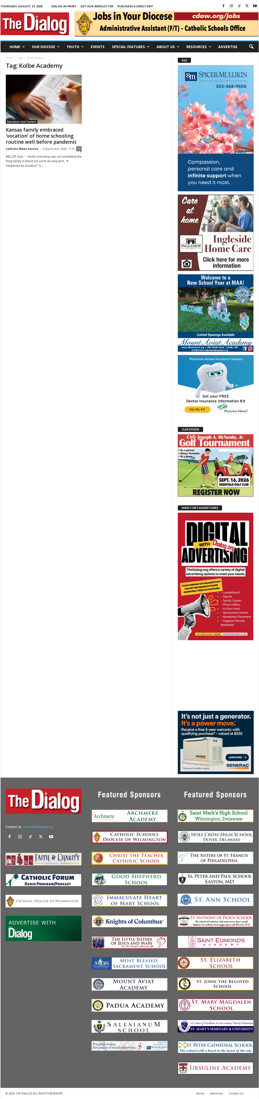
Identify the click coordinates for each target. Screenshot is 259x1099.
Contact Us (236, 1093)
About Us (166, 46)
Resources (196, 46)
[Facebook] (224, 6)
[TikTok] (239, 6)
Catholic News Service (22, 149)
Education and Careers (21, 121)
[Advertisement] (216, 675)
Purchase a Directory (135, 6)
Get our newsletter (96, 6)
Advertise (228, 46)
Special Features (128, 46)
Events (97, 46)
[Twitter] (247, 6)
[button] (251, 46)
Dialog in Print (63, 6)
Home (15, 46)
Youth (73, 46)
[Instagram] (231, 6)
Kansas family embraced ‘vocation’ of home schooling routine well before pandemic (41, 136)
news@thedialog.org (38, 827)
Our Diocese (43, 46)
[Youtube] (255, 6)
